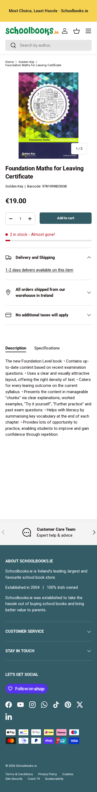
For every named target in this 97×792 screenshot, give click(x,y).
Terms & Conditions (19, 774)
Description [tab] (15, 348)
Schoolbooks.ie (26, 766)
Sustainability (54, 779)
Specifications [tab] (47, 348)
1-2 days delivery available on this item (39, 270)
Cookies (67, 774)
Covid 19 (34, 779)
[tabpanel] (48, 408)
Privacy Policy (47, 774)
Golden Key (26, 62)
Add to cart (65, 218)
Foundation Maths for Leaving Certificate (33, 65)
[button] (76, 31)
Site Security (13, 779)
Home (9, 62)
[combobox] (48, 45)
